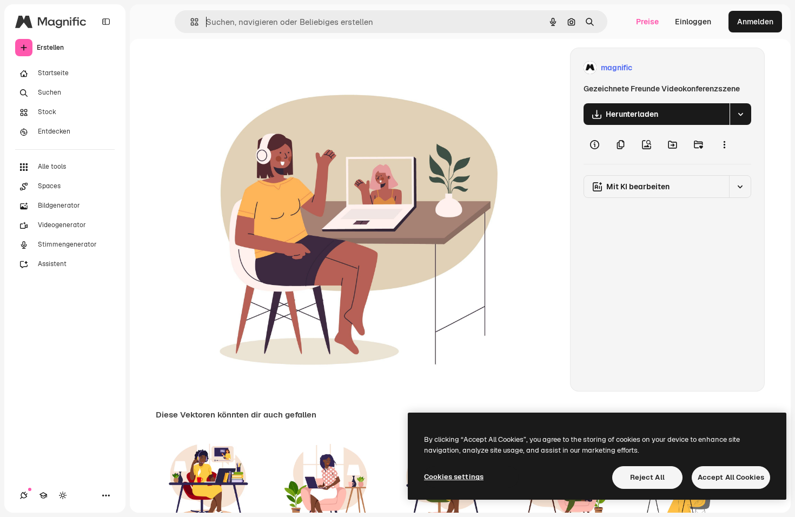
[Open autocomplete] (190, 22)
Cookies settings (453, 476)
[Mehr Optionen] (724, 144)
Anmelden (755, 21)
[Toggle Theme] (62, 495)
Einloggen (693, 21)
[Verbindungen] (23, 495)
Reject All (647, 477)
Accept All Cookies (731, 477)
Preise (647, 21)
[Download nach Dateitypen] (740, 114)
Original (256, 68)
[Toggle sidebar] (106, 21)
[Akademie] (43, 495)
